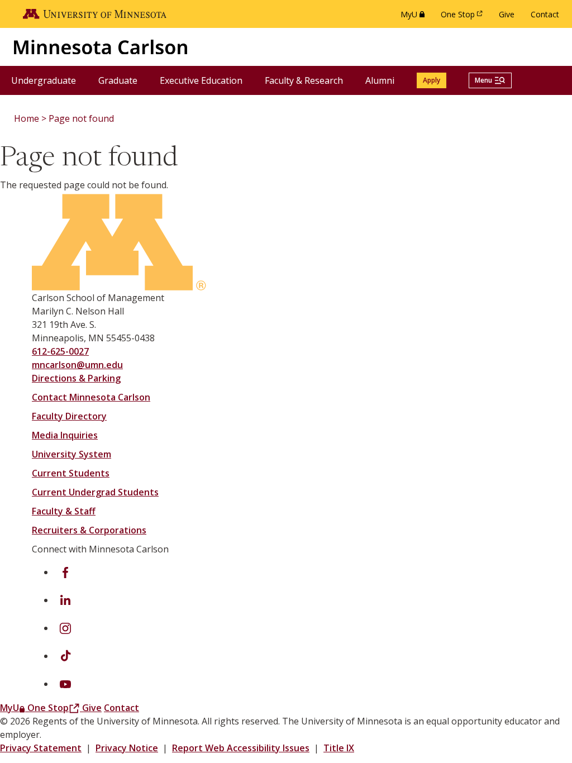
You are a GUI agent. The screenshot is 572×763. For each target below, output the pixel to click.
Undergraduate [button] (49, 80)
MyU (415, 17)
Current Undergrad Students (95, 492)
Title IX (338, 748)
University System (71, 454)
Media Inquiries (65, 435)
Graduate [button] (123, 80)
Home (26, 118)
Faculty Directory (69, 416)
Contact (545, 14)
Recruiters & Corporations (89, 530)
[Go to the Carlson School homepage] (100, 46)
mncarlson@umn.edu (77, 365)
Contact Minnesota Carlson (91, 397)
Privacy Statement (41, 748)
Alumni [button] (385, 80)
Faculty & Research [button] (309, 80)
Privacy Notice (127, 748)
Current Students (70, 473)
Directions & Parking (76, 378)
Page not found (81, 118)
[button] (490, 80)
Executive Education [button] (207, 80)
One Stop (464, 17)
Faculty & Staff (64, 511)
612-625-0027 (60, 351)
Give (506, 14)
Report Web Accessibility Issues (240, 748)
